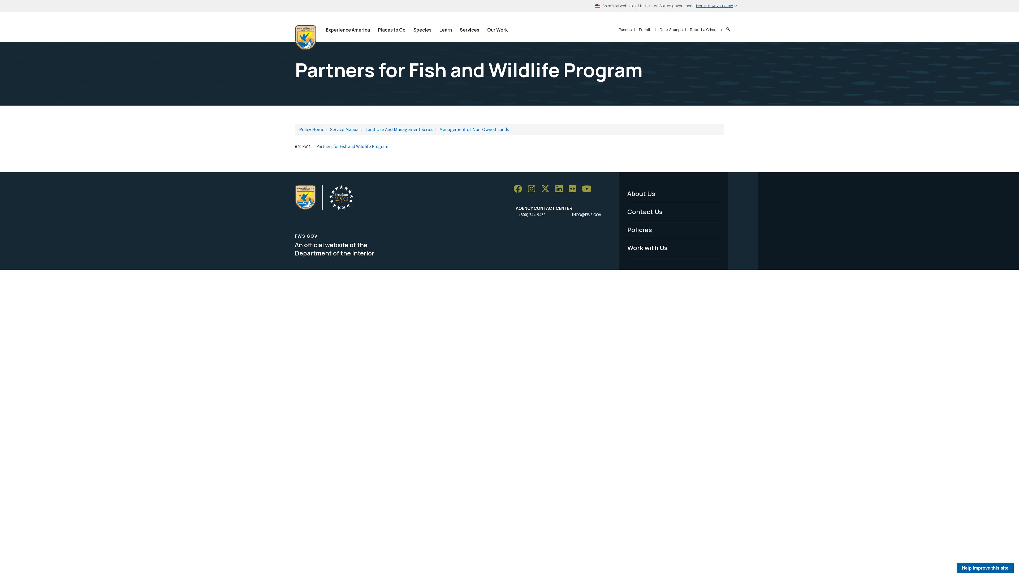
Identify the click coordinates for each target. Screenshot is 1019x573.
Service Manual (345, 129)
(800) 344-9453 (532, 214)
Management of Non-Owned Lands (474, 129)
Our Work (497, 30)
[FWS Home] (305, 37)
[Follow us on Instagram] (533, 189)
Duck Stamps (671, 29)
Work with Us (647, 247)
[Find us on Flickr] (574, 189)
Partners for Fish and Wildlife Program (352, 146)
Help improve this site (985, 568)
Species (422, 30)
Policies (639, 229)
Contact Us (645, 211)
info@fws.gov (586, 214)
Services (469, 30)
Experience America (348, 30)
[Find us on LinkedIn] (561, 189)
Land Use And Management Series (399, 129)
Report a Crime (703, 29)
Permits (646, 29)
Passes (625, 29)
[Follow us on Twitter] (547, 189)
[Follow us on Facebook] (519, 189)
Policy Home (311, 129)
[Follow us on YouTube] (588, 189)
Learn (445, 30)
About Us (641, 193)
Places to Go (391, 30)
